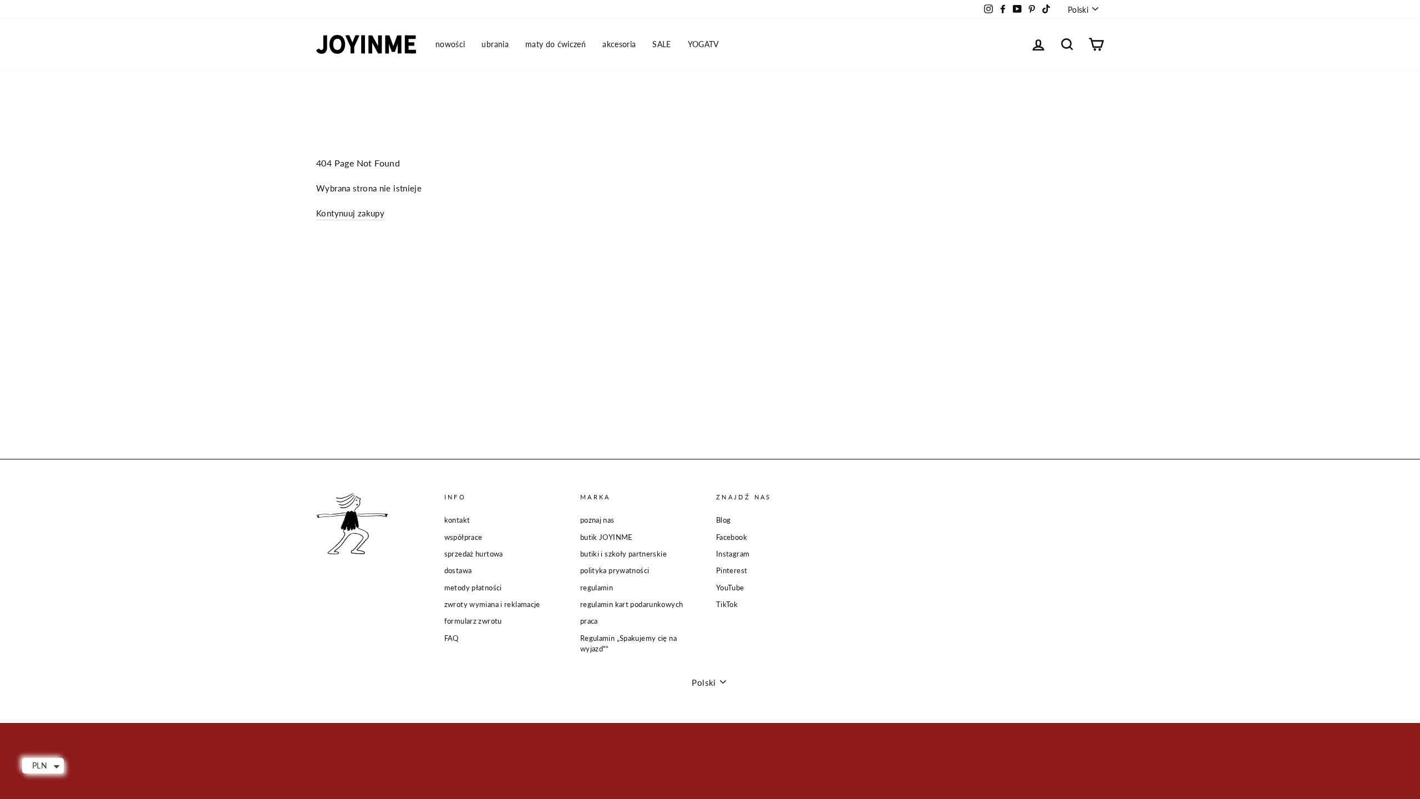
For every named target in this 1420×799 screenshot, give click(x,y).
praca (589, 620)
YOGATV (703, 44)
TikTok (727, 604)
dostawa (458, 570)
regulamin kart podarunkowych (631, 604)
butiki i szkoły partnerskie (623, 553)
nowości (450, 44)
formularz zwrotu (473, 620)
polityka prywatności (615, 570)
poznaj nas (597, 519)
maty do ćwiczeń (555, 44)
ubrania (494, 44)
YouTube (730, 587)
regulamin (596, 587)
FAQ (451, 638)
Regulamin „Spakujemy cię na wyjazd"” (628, 643)
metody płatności (473, 587)
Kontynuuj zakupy (350, 213)
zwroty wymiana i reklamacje (492, 604)
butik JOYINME (606, 537)
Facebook (731, 537)
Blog (723, 519)
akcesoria (619, 44)
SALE (661, 44)
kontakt (457, 519)
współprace (463, 537)
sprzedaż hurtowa (473, 553)
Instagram (732, 553)
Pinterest (731, 570)
